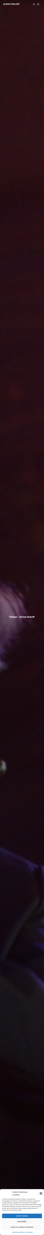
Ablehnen (22, 1222)
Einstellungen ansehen (22, 1227)
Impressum (29, 1232)
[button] (41, 1193)
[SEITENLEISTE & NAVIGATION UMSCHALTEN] (39, 4)
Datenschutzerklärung (18, 1232)
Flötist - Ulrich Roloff (22, 616)
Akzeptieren (22, 1216)
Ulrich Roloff (11, 4)
